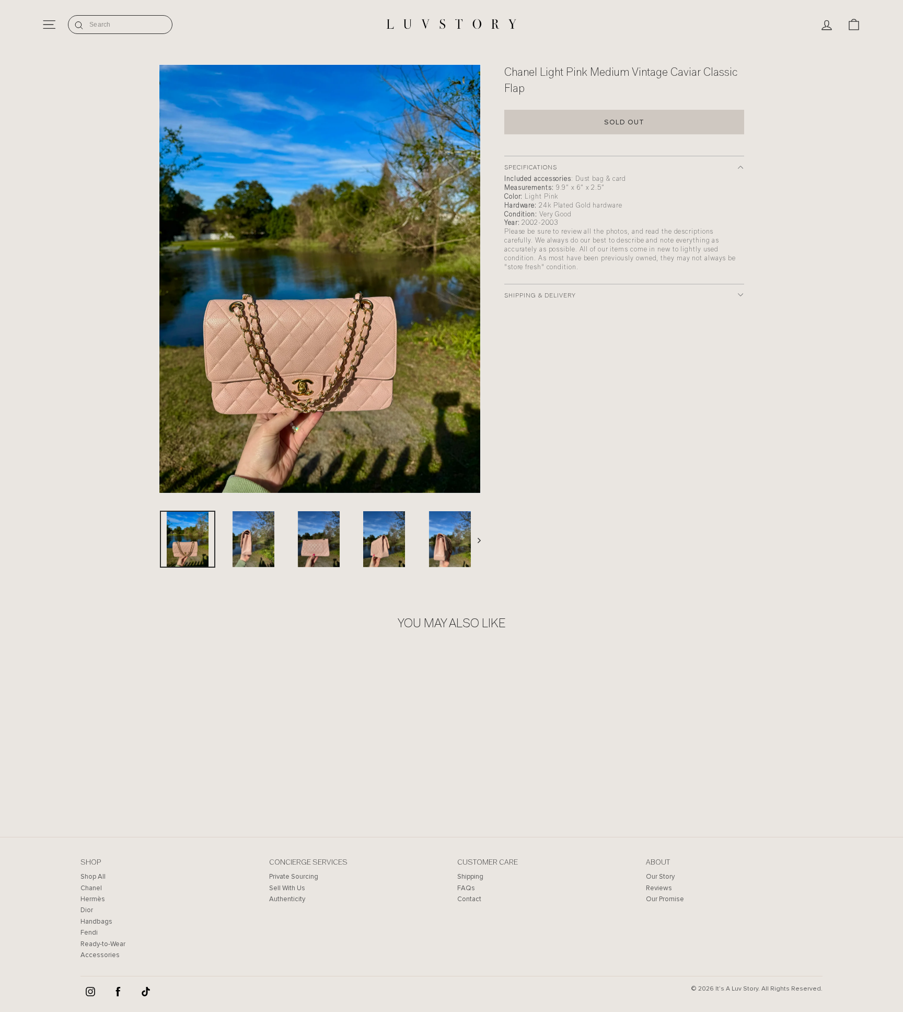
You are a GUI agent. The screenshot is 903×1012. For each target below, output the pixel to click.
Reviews (659, 888)
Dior (86, 910)
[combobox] (120, 24)
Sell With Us (287, 888)
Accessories (100, 955)
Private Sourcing (293, 876)
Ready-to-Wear (102, 944)
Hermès (92, 899)
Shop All (93, 876)
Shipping (470, 876)
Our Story (660, 876)
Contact (469, 899)
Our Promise (665, 899)
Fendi (89, 932)
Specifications (530, 167)
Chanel (91, 888)
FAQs (466, 888)
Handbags (96, 921)
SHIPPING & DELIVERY (540, 295)
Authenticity (287, 899)
